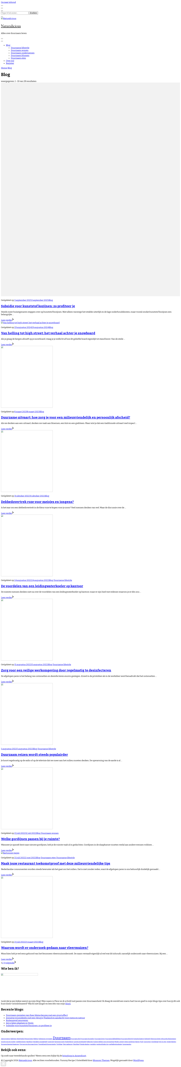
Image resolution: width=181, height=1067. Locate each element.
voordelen (93, 1044)
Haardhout (29, 1042)
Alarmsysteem (5, 1039)
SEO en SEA (162, 1042)
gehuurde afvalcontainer (168, 1039)
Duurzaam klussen (20, 55)
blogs (68, 1003)
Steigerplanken (171, 1042)
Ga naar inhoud (8, 2)
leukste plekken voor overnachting (103, 1042)
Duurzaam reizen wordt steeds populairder (34, 755)
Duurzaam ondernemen (22, 53)
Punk (141, 1042)
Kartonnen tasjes (60, 1042)
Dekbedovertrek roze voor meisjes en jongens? (37, 502)
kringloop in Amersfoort (74, 1055)
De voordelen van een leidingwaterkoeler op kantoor (42, 586)
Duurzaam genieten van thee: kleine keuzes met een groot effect (37, 1015)
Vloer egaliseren (68, 1044)
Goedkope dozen (21, 1042)
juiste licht (51, 1042)
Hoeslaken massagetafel (40, 1042)
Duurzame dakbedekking (113, 1039)
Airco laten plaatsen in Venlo (19, 1023)
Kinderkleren (69, 1042)
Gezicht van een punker (8, 1042)
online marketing (129, 1042)
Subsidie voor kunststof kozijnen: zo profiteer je (38, 306)
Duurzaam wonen (19, 50)
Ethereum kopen (155, 1039)
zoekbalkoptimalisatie (115, 1044)
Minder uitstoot (119, 1042)
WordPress (138, 1060)
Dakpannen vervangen (45, 1039)
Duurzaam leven (100, 1039)
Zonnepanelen (126, 1044)
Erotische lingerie (138, 1039)
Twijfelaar (59, 1044)
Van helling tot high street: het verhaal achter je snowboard (48, 333)
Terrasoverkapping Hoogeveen (10, 1044)
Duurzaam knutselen (87, 1039)
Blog (8, 45)
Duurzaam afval (76, 1039)
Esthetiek (147, 1039)
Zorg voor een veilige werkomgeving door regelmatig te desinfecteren (56, 670)
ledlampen (90, 1042)
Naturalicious (11, 25)
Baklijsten (14, 1039)
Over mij (10, 60)
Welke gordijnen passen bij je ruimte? (30, 839)
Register (10, 63)
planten (137, 1042)
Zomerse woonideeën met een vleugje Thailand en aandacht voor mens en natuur (45, 1018)
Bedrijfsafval (21, 1039)
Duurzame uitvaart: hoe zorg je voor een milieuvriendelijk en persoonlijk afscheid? (65, 417)
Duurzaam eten (18, 58)
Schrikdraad (155, 1042)
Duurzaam (62, 1038)
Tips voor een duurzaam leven (29, 1044)
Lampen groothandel (80, 1042)
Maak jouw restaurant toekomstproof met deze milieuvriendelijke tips (55, 863)
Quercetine (147, 1042)
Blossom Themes (101, 1060)
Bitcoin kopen (29, 1039)
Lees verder (6, 320)
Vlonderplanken (85, 1044)
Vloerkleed (76, 1044)
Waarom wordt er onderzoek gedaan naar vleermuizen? (44, 948)
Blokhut (35, 1039)
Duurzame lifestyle (20, 47)
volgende (9, 963)
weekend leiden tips (102, 1044)
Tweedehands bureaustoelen (47, 1044)
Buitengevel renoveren (17, 1020)
